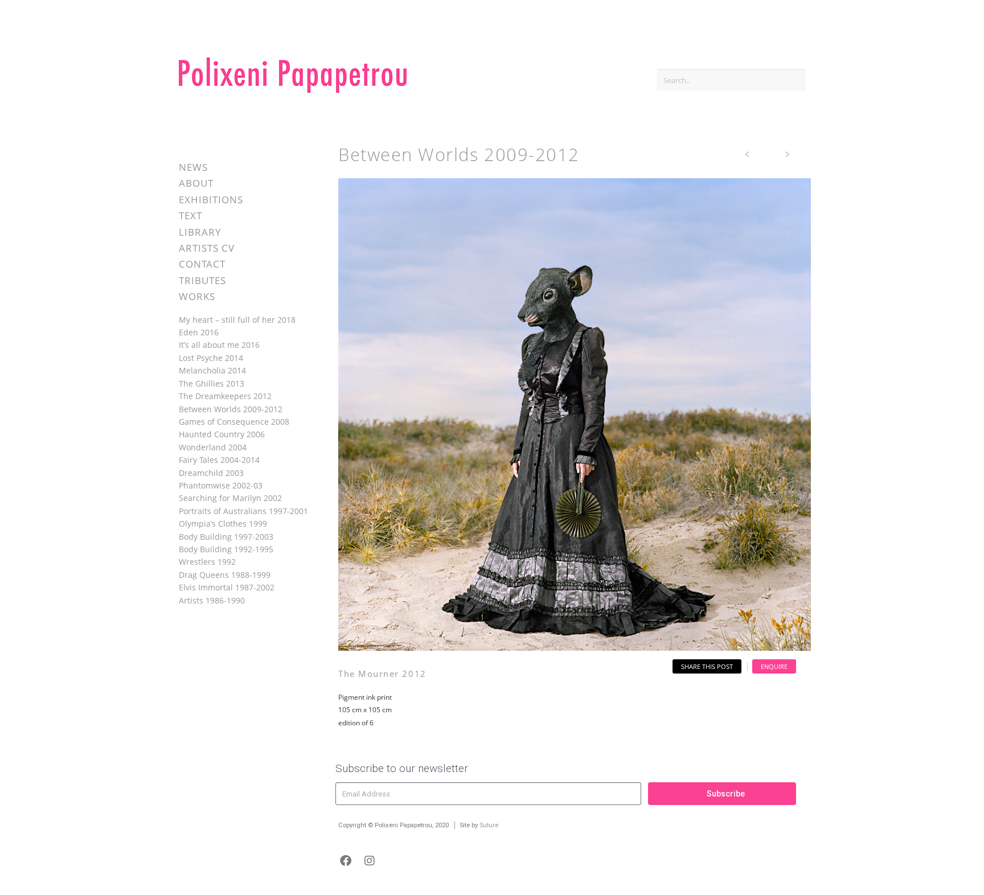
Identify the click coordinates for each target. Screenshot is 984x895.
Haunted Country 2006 (222, 434)
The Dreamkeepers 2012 (225, 396)
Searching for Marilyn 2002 (230, 497)
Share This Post (707, 666)
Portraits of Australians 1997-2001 (243, 511)
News (193, 167)
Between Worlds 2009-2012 (230, 409)
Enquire (774, 666)
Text (190, 215)
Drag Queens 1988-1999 (224, 574)
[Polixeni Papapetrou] (293, 90)
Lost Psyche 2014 (211, 357)
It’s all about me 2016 (219, 344)
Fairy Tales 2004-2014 (219, 459)
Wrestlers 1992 (207, 561)
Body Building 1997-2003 (226, 536)
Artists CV (207, 247)
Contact (202, 263)
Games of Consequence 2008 (234, 421)
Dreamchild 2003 (211, 472)
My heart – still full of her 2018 (237, 319)
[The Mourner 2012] (574, 647)
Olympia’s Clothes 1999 (223, 523)
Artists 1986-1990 (212, 600)
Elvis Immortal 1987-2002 (226, 587)
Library (200, 232)
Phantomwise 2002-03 (221, 485)
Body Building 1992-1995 (226, 549)
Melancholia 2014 (212, 370)
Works (197, 296)
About (196, 183)
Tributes (202, 280)
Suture (488, 825)
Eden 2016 (199, 332)
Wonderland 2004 (213, 447)
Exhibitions (211, 199)
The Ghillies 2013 (211, 383)
